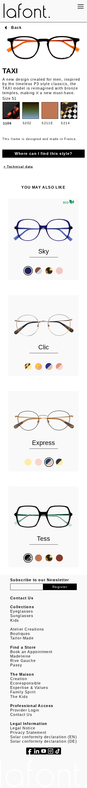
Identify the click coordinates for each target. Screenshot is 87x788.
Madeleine (20, 656)
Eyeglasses (21, 611)
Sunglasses (21, 616)
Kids (14, 620)
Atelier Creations (27, 629)
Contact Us (21, 715)
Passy (16, 665)
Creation (18, 679)
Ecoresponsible (25, 683)
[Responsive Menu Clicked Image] (81, 6)
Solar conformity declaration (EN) (43, 737)
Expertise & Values (29, 688)
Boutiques (20, 634)
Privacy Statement (28, 733)
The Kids (19, 697)
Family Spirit (23, 692)
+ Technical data (18, 166)
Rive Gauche (23, 661)
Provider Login (24, 710)
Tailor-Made (22, 638)
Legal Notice (22, 728)
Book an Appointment (31, 652)
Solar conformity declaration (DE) (43, 741)
